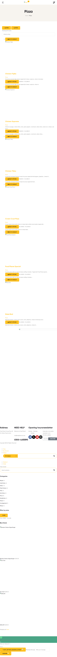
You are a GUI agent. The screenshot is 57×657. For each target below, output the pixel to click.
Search (54, 456)
